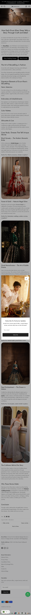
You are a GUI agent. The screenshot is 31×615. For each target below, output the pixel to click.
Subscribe (15, 335)
